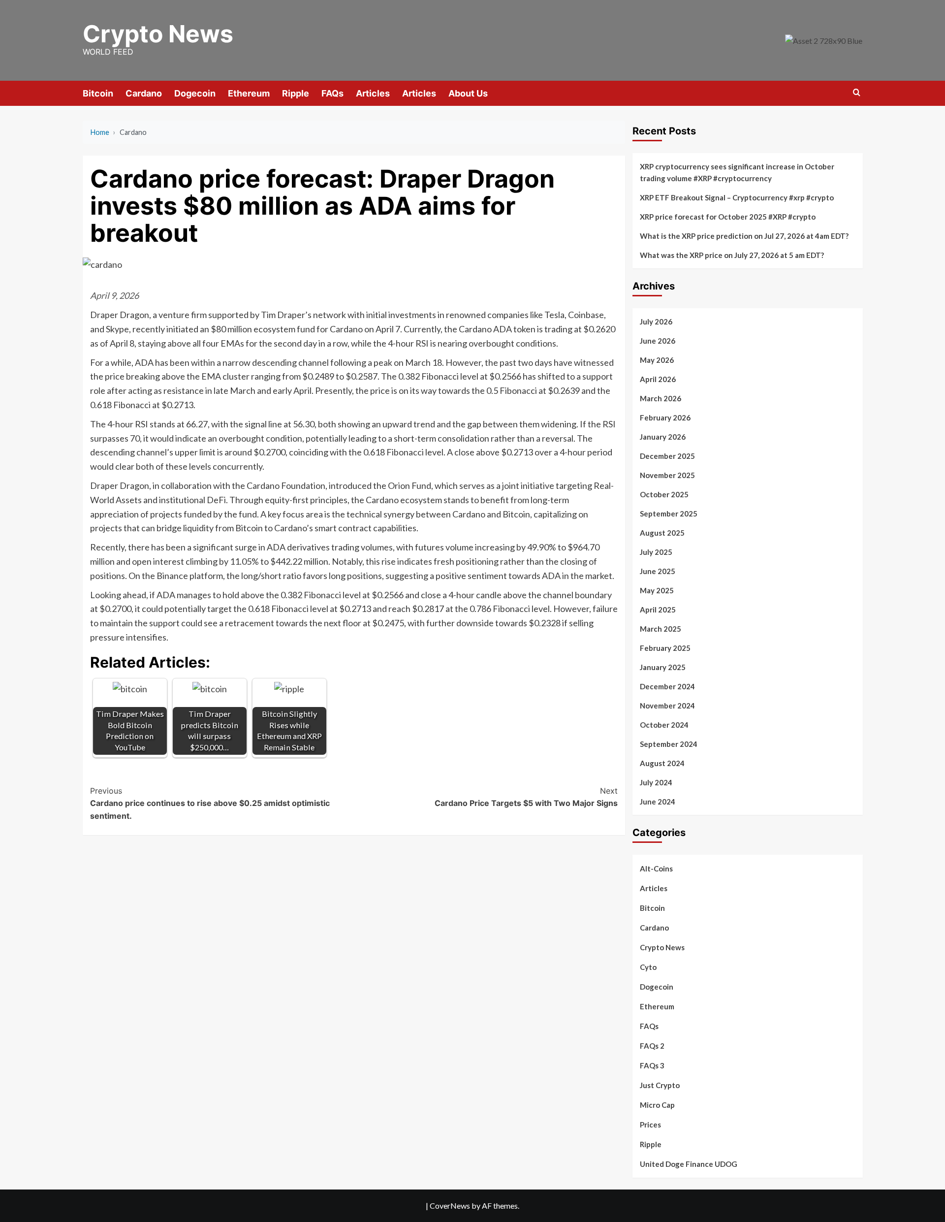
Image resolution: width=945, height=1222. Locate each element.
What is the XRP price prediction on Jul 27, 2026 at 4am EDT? (744, 235)
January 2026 (663, 436)
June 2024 (657, 801)
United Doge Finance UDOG (688, 1163)
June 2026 (657, 340)
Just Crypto (660, 1085)
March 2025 (660, 628)
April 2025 (658, 609)
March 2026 (660, 398)
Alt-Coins (656, 868)
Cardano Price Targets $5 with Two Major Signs (526, 797)
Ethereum (249, 93)
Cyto (648, 967)
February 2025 (665, 647)
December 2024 (667, 686)
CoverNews (450, 1205)
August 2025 (662, 532)
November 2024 (667, 705)
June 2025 (657, 571)
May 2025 (657, 590)
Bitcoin (98, 93)
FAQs (332, 93)
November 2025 (667, 475)
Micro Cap (657, 1104)
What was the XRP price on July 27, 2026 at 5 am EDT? (732, 255)
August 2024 (662, 763)
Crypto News (158, 33)
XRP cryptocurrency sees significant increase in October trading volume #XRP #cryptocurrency (737, 172)
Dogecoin (195, 93)
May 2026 (657, 359)
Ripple (295, 93)
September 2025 (668, 513)
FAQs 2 (652, 1045)
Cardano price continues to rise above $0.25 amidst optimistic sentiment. (210, 803)
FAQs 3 (652, 1065)
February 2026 (665, 417)
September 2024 (668, 744)
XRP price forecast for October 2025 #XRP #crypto (728, 216)
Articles (373, 93)
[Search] (856, 92)
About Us (468, 93)
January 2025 (663, 667)
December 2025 (667, 455)
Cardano (144, 93)
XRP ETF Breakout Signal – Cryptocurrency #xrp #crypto (737, 197)
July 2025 (656, 551)
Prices (650, 1124)
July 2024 (656, 782)
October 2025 (664, 494)
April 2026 (658, 379)
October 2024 (664, 724)
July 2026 (656, 321)
